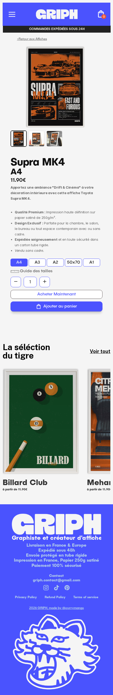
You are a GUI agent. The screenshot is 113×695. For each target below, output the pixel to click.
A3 (37, 262)
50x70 (73, 262)
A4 (19, 262)
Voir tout (100, 351)
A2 (55, 262)
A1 (91, 262)
